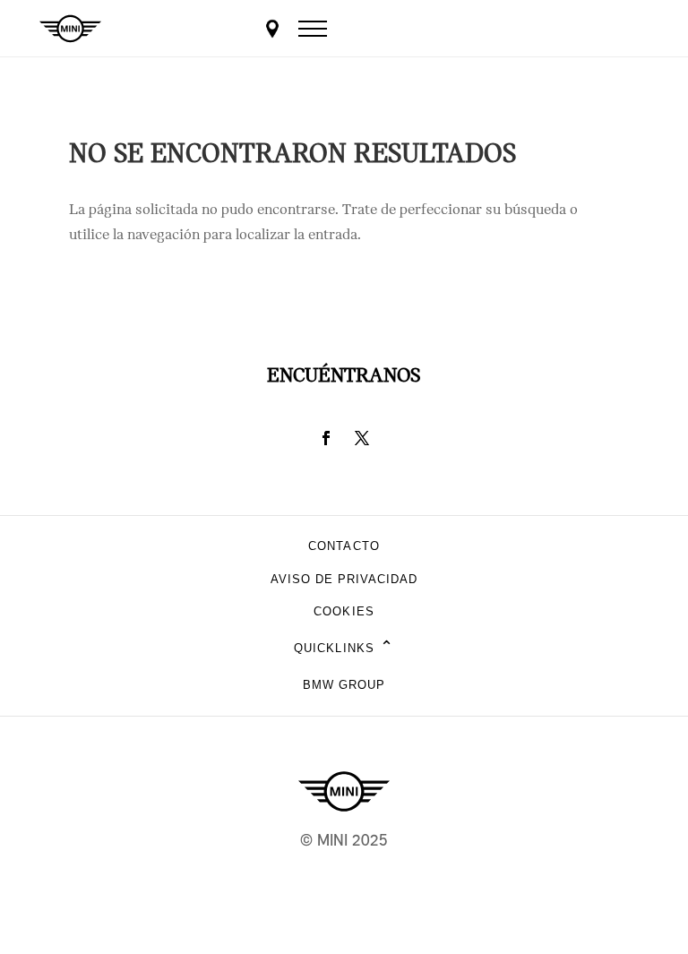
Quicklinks (343, 648)
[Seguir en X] (362, 438)
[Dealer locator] (272, 29)
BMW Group (344, 685)
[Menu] (312, 29)
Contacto (343, 546)
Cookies (344, 611)
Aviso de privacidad (344, 579)
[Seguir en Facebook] (326, 438)
